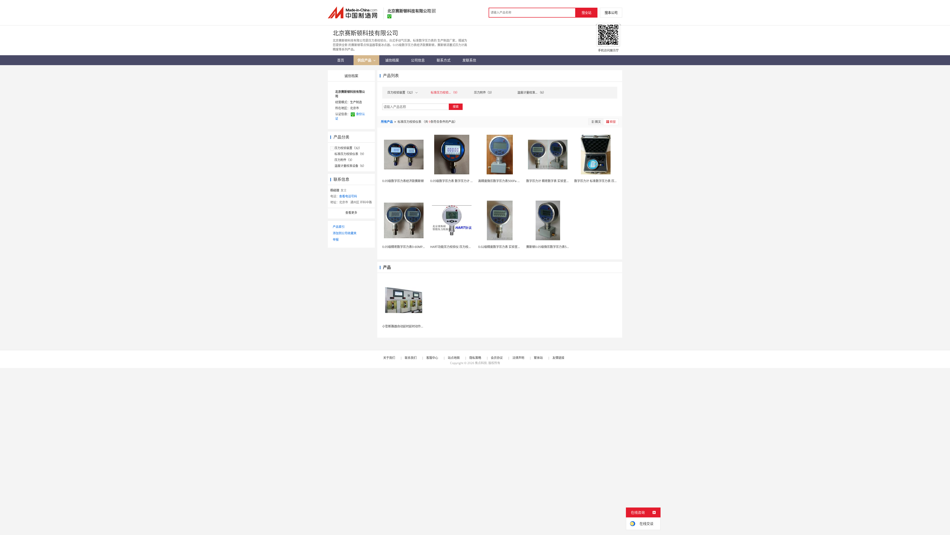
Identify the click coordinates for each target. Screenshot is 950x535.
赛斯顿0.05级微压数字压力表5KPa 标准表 (553, 247)
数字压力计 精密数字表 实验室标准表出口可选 (556, 181)
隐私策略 (475, 358)
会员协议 (497, 358)
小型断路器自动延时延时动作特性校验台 (409, 326)
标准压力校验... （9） (445, 92)
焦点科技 (481, 363)
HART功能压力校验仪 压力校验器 (452, 247)
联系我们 (411, 358)
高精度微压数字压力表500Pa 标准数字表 (505, 181)
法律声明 (518, 358)
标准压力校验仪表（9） (350, 154)
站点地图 (454, 358)
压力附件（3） (344, 160)
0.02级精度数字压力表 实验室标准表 (502, 247)
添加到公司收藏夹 (344, 233)
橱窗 (613, 122)
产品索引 (339, 227)
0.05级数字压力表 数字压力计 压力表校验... (458, 181)
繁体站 (538, 358)
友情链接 (558, 358)
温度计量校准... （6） (531, 92)
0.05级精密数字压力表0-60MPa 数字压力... (410, 247)
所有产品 (387, 122)
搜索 (456, 107)
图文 (598, 122)
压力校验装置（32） (348, 148)
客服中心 (432, 358)
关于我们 (389, 358)
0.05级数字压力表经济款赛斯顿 (403, 181)
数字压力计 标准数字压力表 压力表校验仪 (601, 181)
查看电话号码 (348, 196)
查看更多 (351, 213)
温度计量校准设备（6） (350, 166)
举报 (336, 240)
